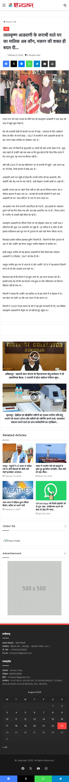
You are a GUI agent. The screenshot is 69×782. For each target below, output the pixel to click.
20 (34, 725)
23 (62, 725)
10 (7, 719)
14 (44, 719)
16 (62, 719)
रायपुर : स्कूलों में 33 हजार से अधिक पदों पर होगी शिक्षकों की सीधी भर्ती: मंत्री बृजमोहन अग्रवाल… (17, 469)
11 (16, 719)
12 (25, 719)
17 (7, 725)
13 (34, 719)
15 (53, 719)
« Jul (4, 747)
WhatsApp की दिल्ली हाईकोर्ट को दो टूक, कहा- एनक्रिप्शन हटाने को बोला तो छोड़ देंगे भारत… (51, 506)
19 (25, 725)
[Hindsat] (21, 5)
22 (53, 725)
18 (16, 725)
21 (44, 725)
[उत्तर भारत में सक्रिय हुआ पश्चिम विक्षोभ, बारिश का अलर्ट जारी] (18, 490)
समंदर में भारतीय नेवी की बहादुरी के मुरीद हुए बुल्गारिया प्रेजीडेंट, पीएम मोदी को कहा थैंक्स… (51, 469)
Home (8, 22)
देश (15, 22)
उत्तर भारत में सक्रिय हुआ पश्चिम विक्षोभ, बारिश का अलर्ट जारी (16, 504)
